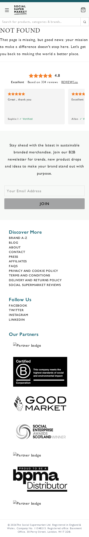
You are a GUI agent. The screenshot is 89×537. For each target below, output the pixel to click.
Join (44, 203)
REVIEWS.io (69, 82)
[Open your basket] (83, 9)
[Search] (84, 21)
